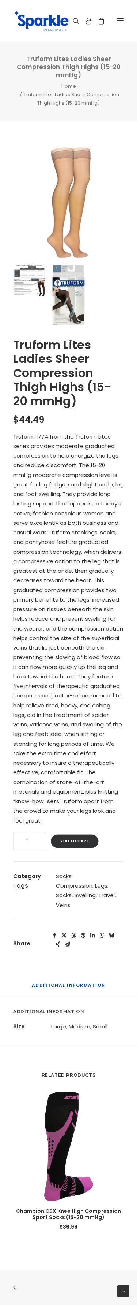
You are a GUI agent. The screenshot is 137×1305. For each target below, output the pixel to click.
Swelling (85, 895)
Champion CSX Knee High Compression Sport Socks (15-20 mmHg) (68, 1214)
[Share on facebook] (54, 935)
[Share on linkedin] (92, 935)
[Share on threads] (73, 935)
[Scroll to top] (123, 1290)
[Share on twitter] (64, 935)
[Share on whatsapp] (102, 935)
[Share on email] (67, 944)
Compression (74, 886)
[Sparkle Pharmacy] (41, 21)
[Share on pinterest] (83, 935)
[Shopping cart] (97, 21)
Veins (63, 905)
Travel (106, 895)
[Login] (85, 21)
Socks (64, 876)
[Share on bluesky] (111, 935)
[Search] (72, 21)
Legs (101, 886)
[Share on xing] (57, 944)
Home (68, 86)
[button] (120, 21)
